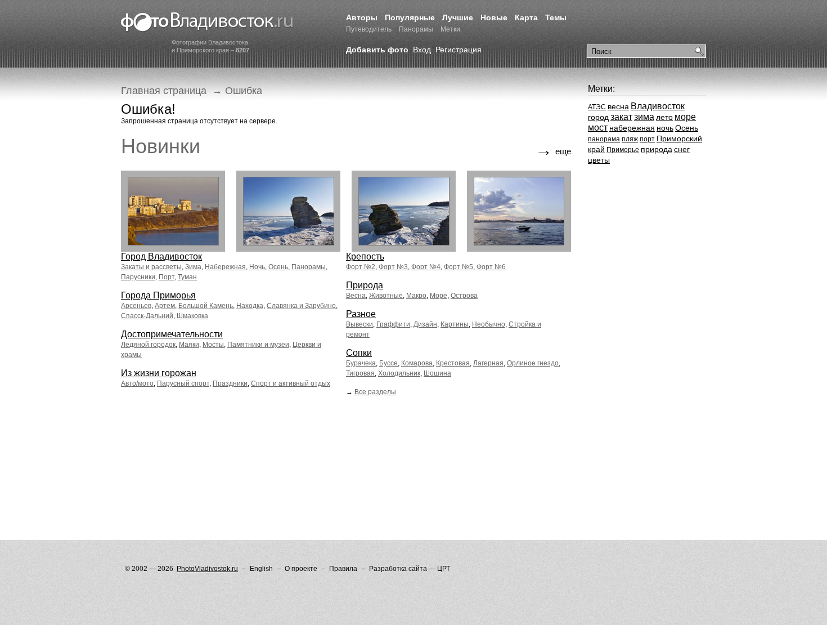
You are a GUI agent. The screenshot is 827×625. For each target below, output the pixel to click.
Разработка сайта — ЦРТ (409, 569)
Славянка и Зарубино (301, 306)
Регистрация (458, 49)
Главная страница (163, 90)
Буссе (388, 363)
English (261, 569)
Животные (386, 296)
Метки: (601, 88)
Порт (166, 277)
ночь (665, 127)
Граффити (393, 324)
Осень (278, 267)
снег (682, 149)
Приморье (622, 150)
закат (621, 117)
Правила (343, 569)
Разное (361, 314)
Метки (450, 29)
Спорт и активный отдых (290, 383)
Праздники (230, 383)
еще (553, 150)
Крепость (365, 256)
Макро (416, 296)
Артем (165, 306)
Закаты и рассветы (151, 267)
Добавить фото (377, 49)
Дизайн (425, 324)
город (598, 117)
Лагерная (488, 363)
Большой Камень (205, 306)
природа (656, 149)
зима (644, 117)
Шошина (437, 373)
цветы (599, 159)
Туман (187, 277)
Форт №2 (360, 267)
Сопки (359, 353)
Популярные (410, 17)
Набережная (225, 267)
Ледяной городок (148, 345)
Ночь (257, 267)
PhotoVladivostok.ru (207, 569)
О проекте (301, 569)
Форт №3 (393, 267)
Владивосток (658, 106)
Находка (249, 306)
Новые (493, 17)
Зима (193, 267)
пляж (630, 139)
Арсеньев (136, 306)
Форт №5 (458, 267)
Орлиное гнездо (533, 363)
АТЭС (597, 107)
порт (647, 139)
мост (598, 127)
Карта (526, 17)
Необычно (488, 324)
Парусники (138, 277)
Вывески (359, 324)
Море (438, 296)
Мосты (213, 345)
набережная (632, 127)
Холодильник (399, 373)
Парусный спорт (183, 383)
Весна (356, 296)
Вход (422, 49)
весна (618, 106)
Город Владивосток (161, 256)
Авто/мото (137, 383)
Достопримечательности (172, 334)
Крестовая (453, 363)
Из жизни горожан (158, 373)
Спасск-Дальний (147, 316)
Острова (464, 296)
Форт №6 (491, 267)
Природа (364, 285)
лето (664, 117)
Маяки (189, 345)
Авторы (361, 17)
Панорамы (416, 29)
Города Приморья (158, 295)
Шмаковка (192, 316)
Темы (556, 17)
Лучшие (457, 17)
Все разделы (375, 392)
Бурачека (361, 363)
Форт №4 (426, 267)
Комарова (417, 363)
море (685, 117)
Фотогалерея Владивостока (207, 22)
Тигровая (360, 373)
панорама (604, 139)
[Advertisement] (326, 442)
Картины (455, 324)
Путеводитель (369, 29)
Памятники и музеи (258, 345)
